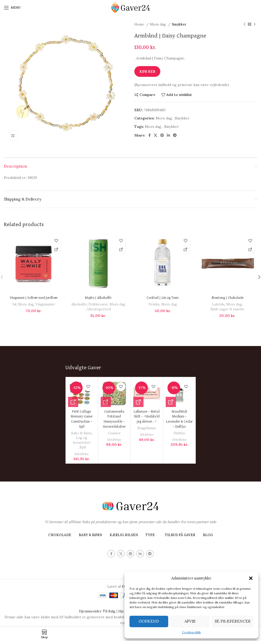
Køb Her (147, 71)
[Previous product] (244, 24)
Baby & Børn (81, 433)
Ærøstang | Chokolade (227, 298)
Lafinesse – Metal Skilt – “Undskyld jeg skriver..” (147, 416)
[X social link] (155, 135)
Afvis (190, 621)
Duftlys (179, 433)
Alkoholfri (79, 304)
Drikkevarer (98, 304)
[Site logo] (130, 7)
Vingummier (45, 304)
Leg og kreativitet (81, 440)
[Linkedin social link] (168, 135)
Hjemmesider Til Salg (97, 611)
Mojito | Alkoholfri (98, 298)
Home (139, 24)
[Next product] (254, 24)
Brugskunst (146, 428)
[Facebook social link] (149, 135)
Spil (83, 447)
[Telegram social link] (175, 135)
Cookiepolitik (191, 632)
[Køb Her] (56, 249)
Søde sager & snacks (227, 309)
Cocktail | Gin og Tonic (163, 298)
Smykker (179, 24)
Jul (14, 304)
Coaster (114, 433)
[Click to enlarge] (13, 136)
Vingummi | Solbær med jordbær (34, 298)
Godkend (149, 621)
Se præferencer (233, 621)
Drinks (154, 304)
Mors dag (158, 24)
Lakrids (218, 304)
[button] (250, 578)
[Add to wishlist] (56, 240)
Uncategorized (99, 309)
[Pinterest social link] (162, 135)
